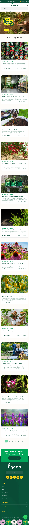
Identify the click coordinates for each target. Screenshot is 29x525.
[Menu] (1, 4)
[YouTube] (14, 477)
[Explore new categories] (14, 23)
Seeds (2, 489)
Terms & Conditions (6, 517)
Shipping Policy (15, 517)
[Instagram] (11, 477)
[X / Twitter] (21, 477)
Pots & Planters (4, 492)
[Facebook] (7, 477)
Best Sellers (4, 495)
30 (19, 441)
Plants (2, 486)
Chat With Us (14, 458)
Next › (22, 441)
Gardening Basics (7, 11)
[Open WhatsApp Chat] (25, 517)
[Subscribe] (21, 472)
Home (2, 11)
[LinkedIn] (17, 477)
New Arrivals (4, 498)
